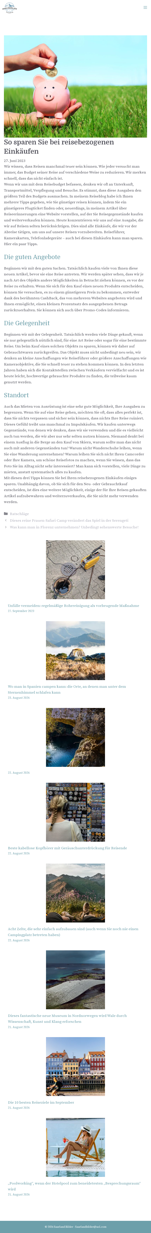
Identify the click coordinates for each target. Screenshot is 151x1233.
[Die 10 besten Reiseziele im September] (75, 1093)
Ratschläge (19, 514)
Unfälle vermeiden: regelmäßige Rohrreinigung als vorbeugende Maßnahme (73, 606)
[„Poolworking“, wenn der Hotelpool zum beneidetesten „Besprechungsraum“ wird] (75, 1173)
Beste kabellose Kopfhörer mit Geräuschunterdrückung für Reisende (67, 848)
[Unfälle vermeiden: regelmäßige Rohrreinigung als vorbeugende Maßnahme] (75, 596)
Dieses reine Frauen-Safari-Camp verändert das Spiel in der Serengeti (69, 520)
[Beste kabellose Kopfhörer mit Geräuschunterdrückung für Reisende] (75, 838)
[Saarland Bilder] (9, 8)
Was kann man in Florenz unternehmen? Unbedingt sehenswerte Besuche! (74, 527)
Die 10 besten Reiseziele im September (41, 1102)
